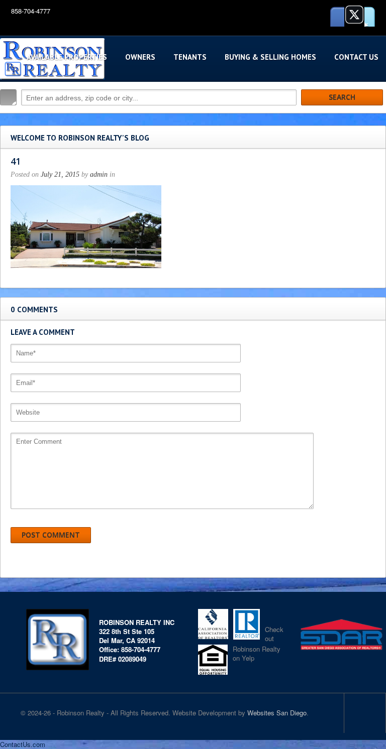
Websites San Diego (277, 712)
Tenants (190, 57)
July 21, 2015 (60, 174)
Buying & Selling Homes (270, 57)
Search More (374, 118)
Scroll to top (365, 712)
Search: (8, 97)
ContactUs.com (22, 744)
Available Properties (67, 57)
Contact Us (356, 57)
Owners (140, 57)
